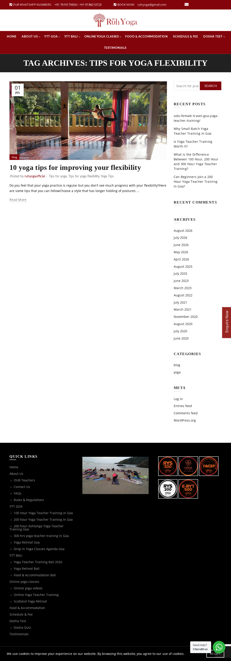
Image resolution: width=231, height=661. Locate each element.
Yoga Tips (107, 176)
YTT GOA (51, 36)
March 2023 (183, 288)
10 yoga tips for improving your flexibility (75, 167)
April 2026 (181, 259)
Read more (18, 200)
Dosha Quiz (22, 627)
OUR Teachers (24, 480)
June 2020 (181, 338)
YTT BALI (71, 36)
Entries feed (183, 406)
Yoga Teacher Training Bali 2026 (38, 562)
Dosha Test (212, 36)
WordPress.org (185, 420)
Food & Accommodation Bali (35, 575)
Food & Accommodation (146, 36)
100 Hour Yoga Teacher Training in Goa (43, 513)
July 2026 (180, 237)
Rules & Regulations (29, 500)
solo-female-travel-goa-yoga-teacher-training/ (196, 118)
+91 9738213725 (90, 4)
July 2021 (180, 302)
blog (14, 157)
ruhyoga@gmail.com (152, 4)
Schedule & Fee (185, 36)
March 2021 (183, 309)
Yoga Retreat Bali (26, 568)
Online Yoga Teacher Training (36, 595)
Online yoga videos (28, 588)
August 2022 (183, 295)
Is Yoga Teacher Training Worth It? (193, 143)
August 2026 (183, 230)
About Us (30, 36)
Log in (178, 399)
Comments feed (186, 413)
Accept (215, 654)
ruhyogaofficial (35, 176)
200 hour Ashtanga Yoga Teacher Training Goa (36, 527)
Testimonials (115, 48)
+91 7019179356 (66, 4)
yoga (177, 372)
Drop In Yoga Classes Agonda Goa (39, 549)
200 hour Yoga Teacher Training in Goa (43, 519)
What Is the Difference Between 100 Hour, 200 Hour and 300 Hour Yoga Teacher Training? (196, 161)
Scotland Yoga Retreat (30, 601)
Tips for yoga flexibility (83, 176)
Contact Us (22, 487)
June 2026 (181, 245)
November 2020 (186, 316)
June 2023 (181, 281)
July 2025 (180, 273)
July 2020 (180, 331)
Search (210, 86)
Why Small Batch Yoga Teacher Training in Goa (193, 131)
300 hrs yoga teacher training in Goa (41, 536)
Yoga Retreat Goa (27, 542)
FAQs (17, 493)
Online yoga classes (101, 36)
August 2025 (183, 266)
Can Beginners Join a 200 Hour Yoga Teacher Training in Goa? (196, 181)
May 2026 (181, 252)
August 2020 (183, 324)
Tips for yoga (58, 176)
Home (11, 36)
